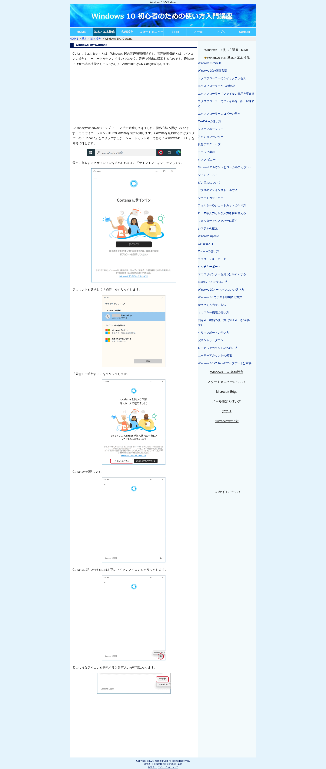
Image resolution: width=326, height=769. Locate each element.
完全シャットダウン (210, 340)
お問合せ (152, 767)
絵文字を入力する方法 (212, 304)
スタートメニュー (151, 31)
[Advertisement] (133, 95)
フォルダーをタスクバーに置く (218, 220)
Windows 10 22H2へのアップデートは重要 (224, 363)
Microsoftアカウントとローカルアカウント (225, 167)
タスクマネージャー (210, 128)
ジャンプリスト (208, 174)
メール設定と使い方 (226, 401)
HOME (81, 31)
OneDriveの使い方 (209, 121)
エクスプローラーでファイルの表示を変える (226, 93)
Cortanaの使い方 (208, 251)
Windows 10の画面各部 (212, 70)
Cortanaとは (205, 243)
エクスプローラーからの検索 (216, 85)
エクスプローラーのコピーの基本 (219, 113)
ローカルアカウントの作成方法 (218, 347)
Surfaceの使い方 (227, 421)
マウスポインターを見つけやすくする (222, 274)
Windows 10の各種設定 (226, 372)
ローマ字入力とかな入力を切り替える (222, 213)
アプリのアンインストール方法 (218, 190)
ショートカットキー (210, 197)
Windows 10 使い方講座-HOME (226, 50)
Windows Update (208, 236)
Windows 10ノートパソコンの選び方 (221, 289)
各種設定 (127, 31)
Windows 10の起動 (209, 63)
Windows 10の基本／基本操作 (228, 58)
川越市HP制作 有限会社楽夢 (167, 764)
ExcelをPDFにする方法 (213, 281)
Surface (244, 31)
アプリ (221, 31)
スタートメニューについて (227, 382)
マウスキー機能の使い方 (213, 312)
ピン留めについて (209, 182)
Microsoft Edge (226, 391)
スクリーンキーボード (212, 259)
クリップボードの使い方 (213, 332)
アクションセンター (210, 136)
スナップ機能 (206, 151)
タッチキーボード (209, 266)
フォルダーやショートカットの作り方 (222, 205)
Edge (175, 31)
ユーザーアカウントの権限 (215, 355)
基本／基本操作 (104, 31)
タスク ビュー (207, 159)
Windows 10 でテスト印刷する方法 (220, 297)
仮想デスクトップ (209, 144)
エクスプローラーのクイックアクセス (222, 78)
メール (198, 31)
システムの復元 (208, 228)
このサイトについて (226, 492)
